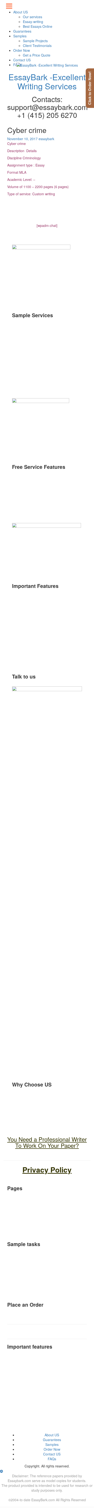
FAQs (52, 1458)
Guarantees (22, 31)
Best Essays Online (37, 26)
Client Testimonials (37, 45)
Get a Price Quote (36, 55)
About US (52, 1434)
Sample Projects (35, 40)
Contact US (22, 59)
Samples (20, 36)
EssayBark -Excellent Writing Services (47, 81)
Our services (32, 16)
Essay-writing (33, 21)
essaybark (46, 138)
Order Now (21, 50)
